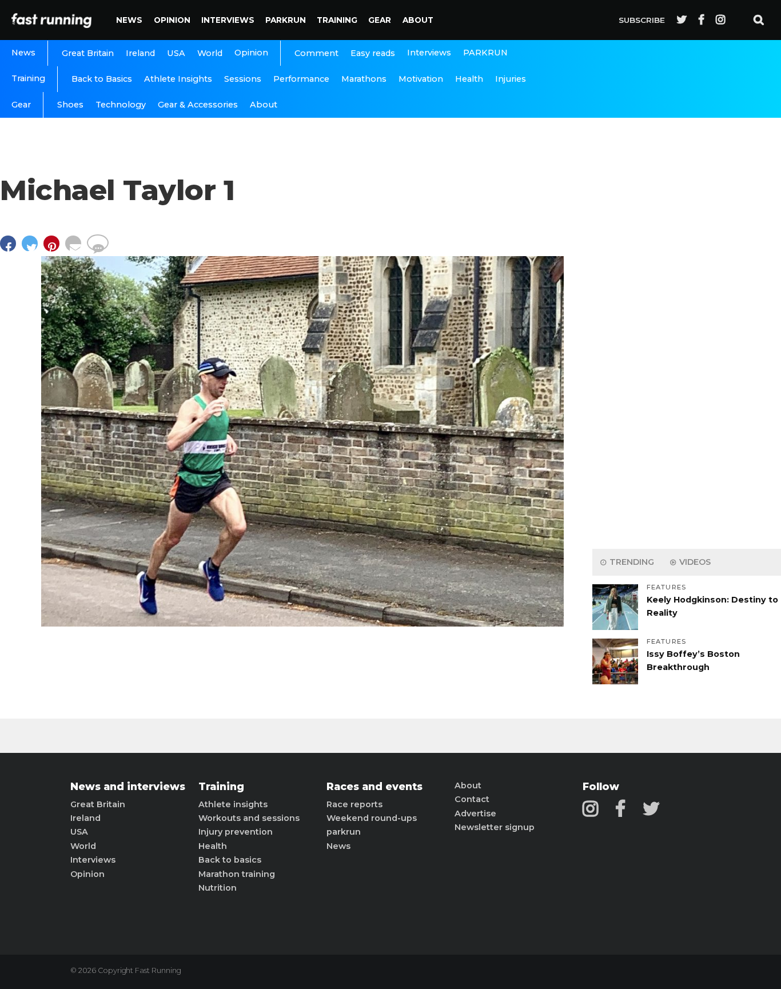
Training (337, 20)
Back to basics (229, 860)
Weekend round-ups (371, 818)
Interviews (227, 20)
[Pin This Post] (54, 249)
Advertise (475, 813)
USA (176, 53)
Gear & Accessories (198, 104)
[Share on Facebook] (11, 249)
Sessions (242, 79)
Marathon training (236, 874)
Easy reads (372, 53)
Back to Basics (101, 79)
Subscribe (642, 20)
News (129, 20)
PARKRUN (285, 20)
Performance (301, 79)
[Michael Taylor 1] (302, 623)
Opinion (172, 20)
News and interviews (127, 786)
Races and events (374, 786)
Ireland (140, 53)
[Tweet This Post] (32, 249)
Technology (120, 104)
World (209, 53)
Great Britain (88, 53)
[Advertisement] (686, 360)
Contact (472, 799)
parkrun (343, 832)
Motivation (421, 79)
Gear (379, 20)
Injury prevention (235, 832)
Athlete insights (233, 804)
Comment (316, 53)
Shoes (70, 104)
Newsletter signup (495, 827)
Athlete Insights (178, 79)
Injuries (510, 79)
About (418, 20)
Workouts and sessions (249, 818)
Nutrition (217, 888)
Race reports (354, 804)
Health (469, 79)
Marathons (363, 79)
